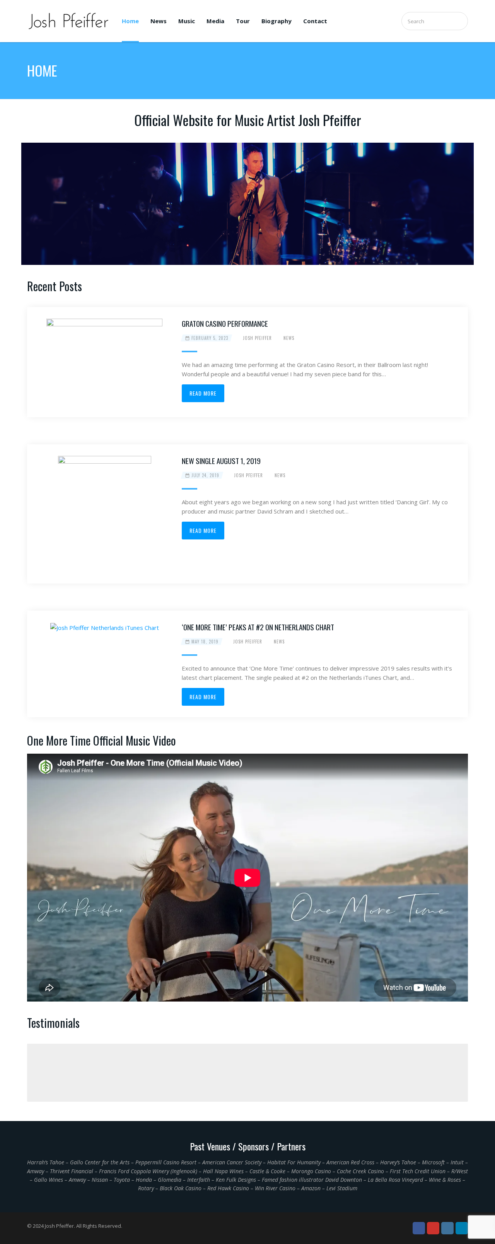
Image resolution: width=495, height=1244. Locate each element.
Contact (315, 21)
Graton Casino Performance (225, 323)
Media (215, 21)
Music (186, 21)
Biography (276, 21)
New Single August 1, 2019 (221, 460)
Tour (243, 21)
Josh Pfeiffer (257, 338)
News (158, 21)
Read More (203, 393)
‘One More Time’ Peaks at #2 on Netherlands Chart (258, 626)
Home (130, 21)
